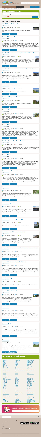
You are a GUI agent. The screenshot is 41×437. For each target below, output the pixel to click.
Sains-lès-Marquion (30, 379)
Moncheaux (17, 399)
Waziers (28, 402)
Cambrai (4, 383)
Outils (3, 6)
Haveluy (16, 378)
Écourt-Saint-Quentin (6, 396)
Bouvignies (5, 377)
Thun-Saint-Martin (30, 389)
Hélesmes (16, 380)
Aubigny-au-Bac (6, 367)
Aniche (4, 363)
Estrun (16, 361)
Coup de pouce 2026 (5, 428)
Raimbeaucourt (29, 370)
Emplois (3, 424)
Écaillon (4, 395)
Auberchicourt (5, 366)
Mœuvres (16, 398)
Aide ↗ (14, 6)
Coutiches (5, 388)
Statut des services (17, 434)
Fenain (16, 365)
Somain (28, 387)
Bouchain (4, 372)
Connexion (37, 6)
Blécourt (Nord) (5, 371)
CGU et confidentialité (5, 421)
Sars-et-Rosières (29, 383)
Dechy (4, 390)
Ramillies (28, 371)
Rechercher (35, 16)
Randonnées (8, 6)
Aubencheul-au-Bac (6, 365)
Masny (16, 395)
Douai (4, 392)
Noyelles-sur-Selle (30, 362)
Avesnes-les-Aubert (6, 369)
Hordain (16, 382)
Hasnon (16, 376)
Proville (28, 367)
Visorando (3, 8)
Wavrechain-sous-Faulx (31, 401)
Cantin (4, 384)
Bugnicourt (5, 381)
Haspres (16, 377)
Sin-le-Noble (29, 386)
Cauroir (4, 386)
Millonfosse (17, 397)
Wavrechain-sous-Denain (31, 400)
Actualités (3, 426)
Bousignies (5, 375)
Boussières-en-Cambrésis (7, 376)
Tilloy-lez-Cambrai (30, 390)
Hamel (16, 375)
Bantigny (4, 370)
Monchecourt (17, 400)
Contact (3, 430)
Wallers (28, 396)
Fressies (16, 371)
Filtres (7, 16)
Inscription (32, 6)
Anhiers (4, 362)
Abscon (4, 361)
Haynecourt (17, 379)
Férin (16, 366)
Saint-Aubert (29, 380)
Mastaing (16, 396)
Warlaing (28, 398)
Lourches (16, 389)
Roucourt (28, 377)
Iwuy (16, 384)
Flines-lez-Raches (18, 368)
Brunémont (5, 380)
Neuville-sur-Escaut (30, 361)
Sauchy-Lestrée (29, 385)
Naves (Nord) (17, 402)
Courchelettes (5, 387)
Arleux (4, 364)
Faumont (16, 363)
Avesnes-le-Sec (5, 368)
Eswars (16, 362)
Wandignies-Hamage (30, 397)
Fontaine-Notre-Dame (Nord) (20, 369)
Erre (4, 399)
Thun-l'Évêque (29, 388)
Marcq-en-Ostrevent (18, 391)
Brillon (4, 378)
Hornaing (16, 383)
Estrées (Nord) (17, 360)
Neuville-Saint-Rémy (30, 360)
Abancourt (5, 360)
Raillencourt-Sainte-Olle (31, 369)
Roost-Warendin (29, 376)
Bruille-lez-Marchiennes (7, 379)
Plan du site (4, 422)
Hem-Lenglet (17, 381)
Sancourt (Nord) (29, 382)
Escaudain (5, 400)
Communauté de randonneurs (7, 431)
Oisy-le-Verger (29, 363)
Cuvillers (4, 389)
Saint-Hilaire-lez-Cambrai (31, 381)
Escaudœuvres (5, 401)
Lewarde (16, 386)
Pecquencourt (29, 366)
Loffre (16, 388)
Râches (28, 368)
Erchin (4, 398)
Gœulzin (16, 372)
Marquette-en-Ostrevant (19, 392)
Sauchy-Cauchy (29, 384)
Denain (4, 391)
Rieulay (28, 372)
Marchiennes (17, 390)
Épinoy (4, 397)
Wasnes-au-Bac (29, 399)
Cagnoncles (5, 382)
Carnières (4, 385)
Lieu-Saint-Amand (18, 387)
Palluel (28, 365)
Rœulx (28, 375)
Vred (27, 395)
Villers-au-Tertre (29, 392)
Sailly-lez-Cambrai (30, 378)
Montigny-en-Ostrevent (19, 401)
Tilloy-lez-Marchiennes (31, 391)
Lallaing (16, 385)
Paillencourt (29, 364)
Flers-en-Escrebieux (18, 367)
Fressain (16, 370)
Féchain (16, 364)
